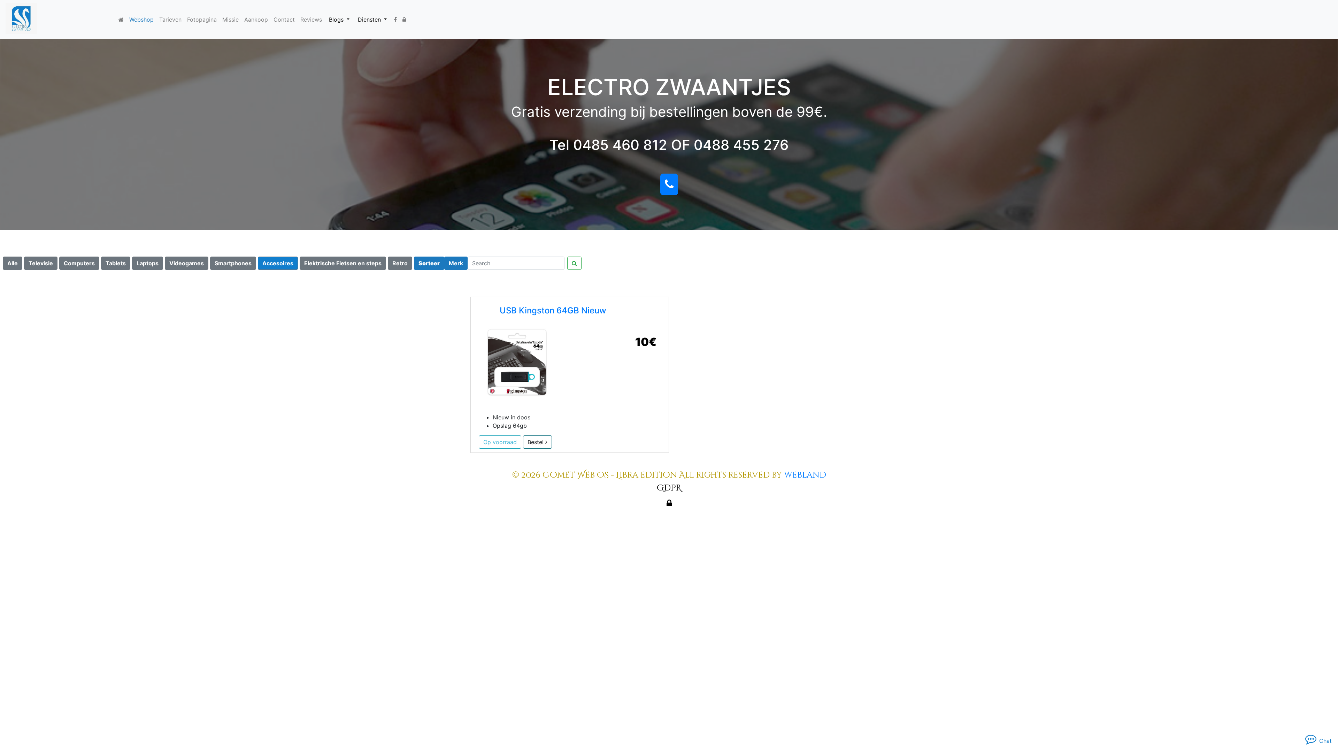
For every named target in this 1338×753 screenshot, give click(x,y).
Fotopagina (202, 19)
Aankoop (256, 19)
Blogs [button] (337, 19)
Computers (79, 263)
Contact (284, 19)
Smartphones (233, 263)
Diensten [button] (370, 19)
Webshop (141, 19)
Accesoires (277, 263)
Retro (400, 263)
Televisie (41, 263)
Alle (12, 263)
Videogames (186, 263)
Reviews (311, 19)
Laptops (148, 263)
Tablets (116, 263)
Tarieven (170, 19)
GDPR (669, 488)
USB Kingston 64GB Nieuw (553, 310)
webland (805, 475)
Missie (230, 19)
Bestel (536, 442)
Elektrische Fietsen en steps (343, 263)
